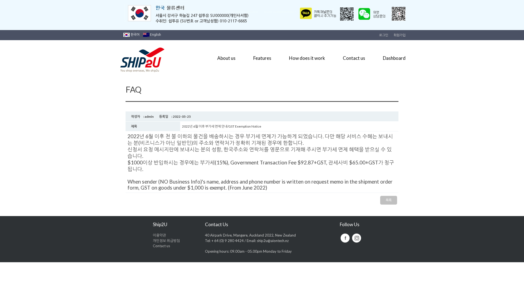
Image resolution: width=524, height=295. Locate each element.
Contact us (354, 58)
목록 (389, 200)
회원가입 (400, 35)
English (155, 34)
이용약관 (159, 235)
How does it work (307, 58)
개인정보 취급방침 (166, 240)
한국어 (134, 34)
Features (262, 58)
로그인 (383, 35)
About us (226, 58)
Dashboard (394, 58)
